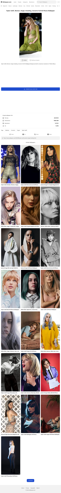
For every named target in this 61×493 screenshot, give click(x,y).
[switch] (58, 2)
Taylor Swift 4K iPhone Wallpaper (48, 309)
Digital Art (5, 6)
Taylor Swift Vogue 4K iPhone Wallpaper (50, 434)
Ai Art (46, 6)
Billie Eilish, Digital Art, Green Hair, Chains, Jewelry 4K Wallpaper (29, 309)
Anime (42, 6)
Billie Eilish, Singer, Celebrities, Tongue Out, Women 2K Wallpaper (10, 226)
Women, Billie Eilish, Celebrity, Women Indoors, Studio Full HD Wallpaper (50, 226)
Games (32, 6)
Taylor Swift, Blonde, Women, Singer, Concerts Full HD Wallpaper (10, 185)
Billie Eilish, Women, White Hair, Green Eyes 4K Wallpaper (50, 351)
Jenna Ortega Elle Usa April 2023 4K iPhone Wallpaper (9, 268)
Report (38, 488)
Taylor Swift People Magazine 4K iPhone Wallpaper (30, 226)
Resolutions (31, 2)
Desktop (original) (35, 60)
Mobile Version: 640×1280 (31, 89)
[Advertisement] (30, 76)
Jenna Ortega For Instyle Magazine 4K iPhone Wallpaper (50, 185)
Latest (15, 2)
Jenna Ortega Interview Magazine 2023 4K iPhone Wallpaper (10, 434)
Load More (30, 480)
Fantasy (54, 6)
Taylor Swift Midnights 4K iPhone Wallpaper (28, 434)
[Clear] (55, 2)
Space (50, 6)
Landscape (15, 6)
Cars (24, 6)
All (1, 6)
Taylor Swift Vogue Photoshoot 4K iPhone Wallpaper (9, 393)
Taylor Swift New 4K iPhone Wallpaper (10, 309)
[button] (11, 134)
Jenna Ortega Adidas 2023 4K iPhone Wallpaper (49, 393)
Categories (25, 2)
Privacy (27, 488)
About (22, 488)
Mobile (25, 60)
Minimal (28, 6)
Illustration (37, 6)
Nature (10, 6)
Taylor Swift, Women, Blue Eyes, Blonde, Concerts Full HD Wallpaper (30, 393)
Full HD (56, 123)
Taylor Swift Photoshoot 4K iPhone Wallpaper (9, 476)
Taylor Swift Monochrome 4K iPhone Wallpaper (29, 185)
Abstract (20, 6)
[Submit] (38, 2)
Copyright (32, 488)
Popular (19, 2)
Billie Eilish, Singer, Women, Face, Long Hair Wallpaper (10, 351)
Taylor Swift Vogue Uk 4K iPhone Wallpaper (28, 351)
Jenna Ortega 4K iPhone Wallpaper (29, 268)
